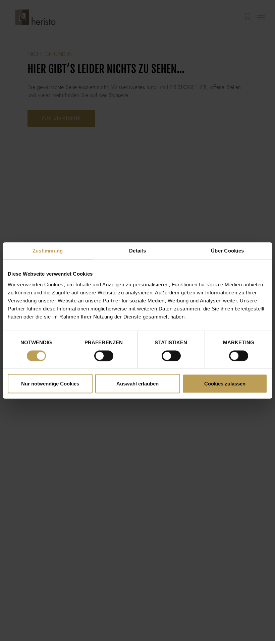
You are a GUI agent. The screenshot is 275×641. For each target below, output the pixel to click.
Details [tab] (137, 251)
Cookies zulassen (224, 383)
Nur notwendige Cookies (50, 383)
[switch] (103, 355)
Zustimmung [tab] (48, 251)
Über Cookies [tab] (227, 251)
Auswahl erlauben (137, 383)
